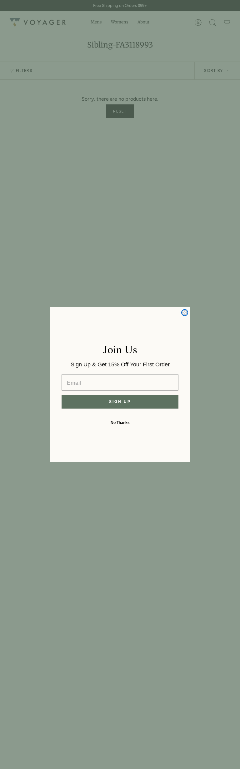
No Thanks (120, 422)
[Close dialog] (185, 312)
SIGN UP (120, 402)
